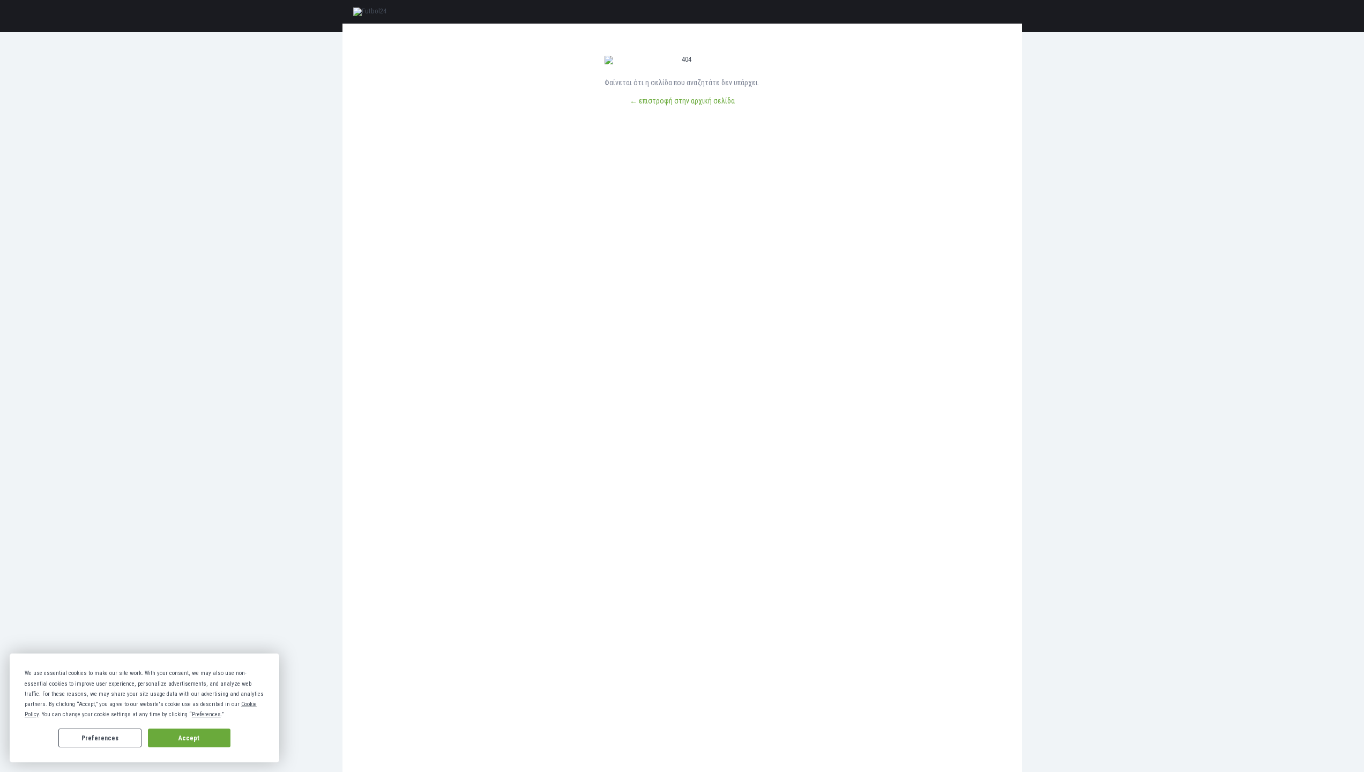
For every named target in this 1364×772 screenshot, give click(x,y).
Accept (188, 738)
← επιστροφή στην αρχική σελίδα (682, 100)
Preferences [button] (206, 714)
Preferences (99, 738)
